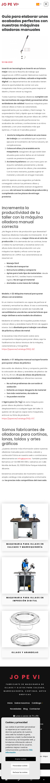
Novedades (15, 708)
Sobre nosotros (22, 703)
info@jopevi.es (24, 458)
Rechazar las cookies (20, 772)
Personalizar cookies (20, 766)
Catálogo (36, 703)
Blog (25, 708)
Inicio (10, 703)
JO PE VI (9, 4)
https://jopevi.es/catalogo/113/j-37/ (18, 418)
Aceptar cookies (20, 759)
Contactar (34, 708)
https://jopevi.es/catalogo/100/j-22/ (18, 349)
